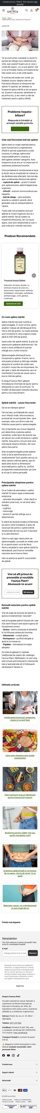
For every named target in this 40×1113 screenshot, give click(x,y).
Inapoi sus (20, 986)
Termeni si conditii (7, 1102)
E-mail (4, 949)
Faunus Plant (11, 1096)
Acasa (4, 18)
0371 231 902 (15, 1023)
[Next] (34, 275)
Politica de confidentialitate (22, 1100)
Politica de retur (7, 1100)
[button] (36, 10)
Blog (9, 18)
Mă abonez (28, 592)
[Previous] (6, 275)
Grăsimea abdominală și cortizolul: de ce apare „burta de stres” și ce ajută (20, 873)
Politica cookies (21, 1102)
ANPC (30, 1102)
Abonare (33, 953)
